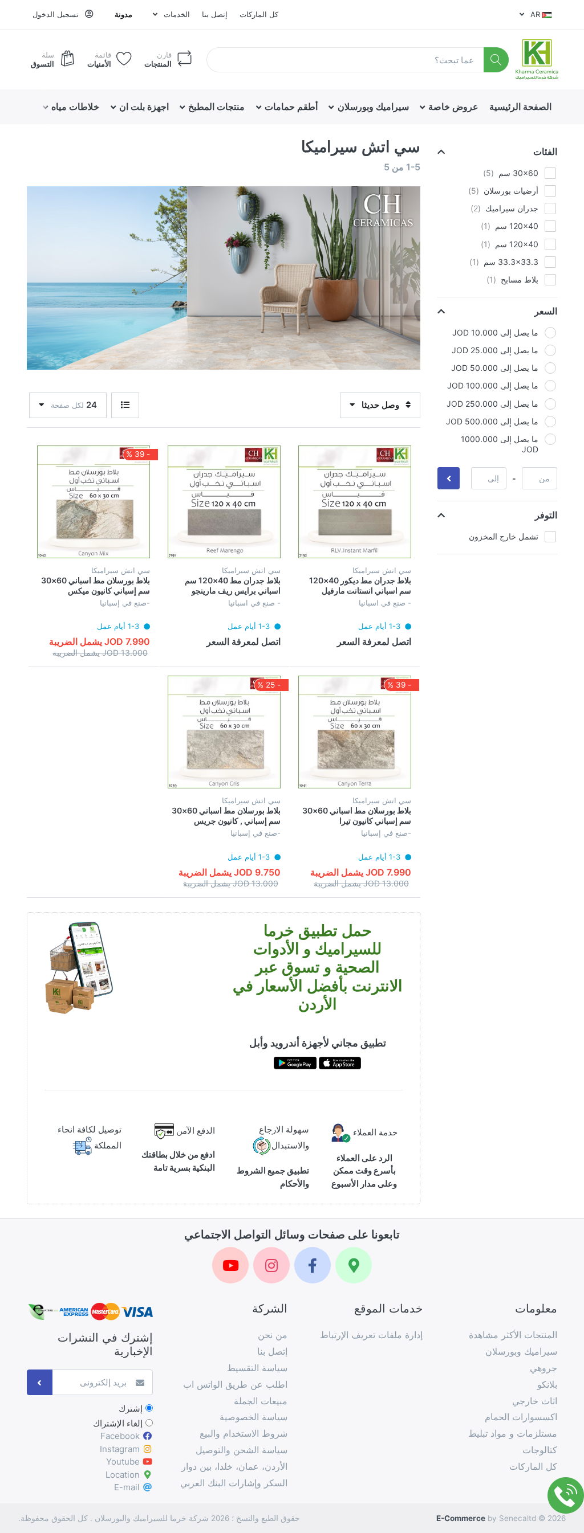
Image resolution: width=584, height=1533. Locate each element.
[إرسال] (39, 1382)
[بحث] (496, 60)
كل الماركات (259, 14)
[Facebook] (312, 1265)
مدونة (123, 14)
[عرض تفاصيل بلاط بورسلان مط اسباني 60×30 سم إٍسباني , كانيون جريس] (224, 732)
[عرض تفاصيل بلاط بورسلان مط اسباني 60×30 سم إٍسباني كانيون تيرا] (354, 732)
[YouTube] (230, 1265)
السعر (545, 311)
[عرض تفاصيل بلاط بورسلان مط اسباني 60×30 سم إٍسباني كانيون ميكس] (93, 501)
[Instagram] (271, 1265)
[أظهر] (125, 405)
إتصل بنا (215, 14)
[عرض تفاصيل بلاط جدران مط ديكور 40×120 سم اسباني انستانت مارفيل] (354, 501)
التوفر (546, 515)
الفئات (545, 151)
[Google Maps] (353, 1265)
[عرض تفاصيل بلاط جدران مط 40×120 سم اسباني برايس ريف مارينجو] (224, 501)
